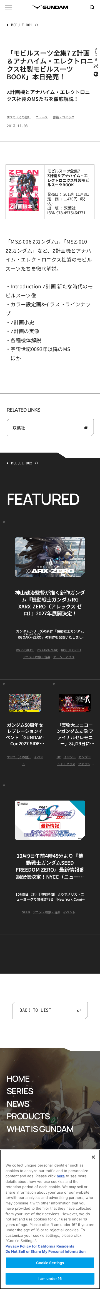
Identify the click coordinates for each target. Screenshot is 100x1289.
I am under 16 (50, 1278)
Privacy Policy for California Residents (40, 1246)
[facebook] (95, 74)
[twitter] (95, 66)
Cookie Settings (50, 1263)
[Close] (93, 1157)
